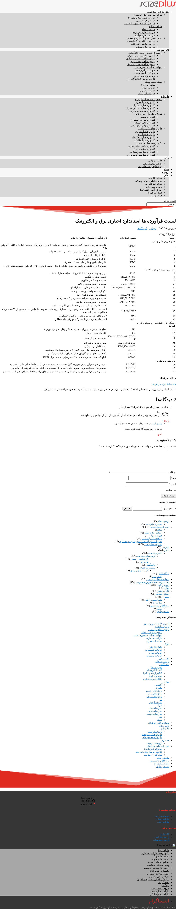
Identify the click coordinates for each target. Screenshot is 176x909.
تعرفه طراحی (162, 816)
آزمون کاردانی (155, 731)
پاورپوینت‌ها (156, 667)
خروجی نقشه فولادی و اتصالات (139, 23)
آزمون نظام (163, 521)
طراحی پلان (163, 822)
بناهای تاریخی (155, 647)
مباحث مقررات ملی (152, 538)
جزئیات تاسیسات (146, 93)
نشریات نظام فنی (153, 544)
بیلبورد (159, 688)
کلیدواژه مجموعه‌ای (152, 737)
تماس (166, 175)
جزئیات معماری (147, 90)
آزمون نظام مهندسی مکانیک (141, 64)
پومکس (165, 885)
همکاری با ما (156, 195)
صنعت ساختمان (147, 567)
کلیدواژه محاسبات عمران (142, 111)
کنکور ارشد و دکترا (152, 673)
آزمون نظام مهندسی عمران (141, 55)
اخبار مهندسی (155, 553)
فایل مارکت (163, 50)
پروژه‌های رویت (154, 743)
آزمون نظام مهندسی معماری (140, 58)
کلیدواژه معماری (147, 117)
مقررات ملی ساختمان (158, 746)
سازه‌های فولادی (154, 714)
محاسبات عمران (154, 641)
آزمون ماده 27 (162, 626)
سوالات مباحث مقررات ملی (148, 67)
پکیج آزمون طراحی (152, 163)
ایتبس (159, 608)
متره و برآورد (155, 676)
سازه (166, 588)
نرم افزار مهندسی (160, 605)
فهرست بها (156, 535)
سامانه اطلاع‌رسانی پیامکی (148, 181)
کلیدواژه (165, 96)
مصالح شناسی (162, 594)
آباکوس (158, 685)
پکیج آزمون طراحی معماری (155, 853)
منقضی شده (163, 757)
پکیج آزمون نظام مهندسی (149, 143)
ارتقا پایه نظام (162, 661)
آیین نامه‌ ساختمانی (159, 527)
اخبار (166, 550)
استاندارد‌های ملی (153, 532)
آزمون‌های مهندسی (145, 556)
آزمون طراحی (162, 837)
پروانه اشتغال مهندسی (157, 579)
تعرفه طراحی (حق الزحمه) (148, 15)
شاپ (166, 157)
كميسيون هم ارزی (139, 570)
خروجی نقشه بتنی (160, 888)
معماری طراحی (154, 524)
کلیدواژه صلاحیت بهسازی (142, 152)
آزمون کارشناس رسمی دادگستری (145, 52)
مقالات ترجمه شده (152, 679)
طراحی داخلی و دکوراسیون (141, 41)
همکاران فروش (154, 192)
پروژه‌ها (165, 172)
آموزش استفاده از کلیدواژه (148, 99)
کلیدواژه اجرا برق (146, 134)
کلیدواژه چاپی (155, 160)
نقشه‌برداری (163, 611)
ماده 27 (144, 562)
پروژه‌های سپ (155, 693)
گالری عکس (163, 591)
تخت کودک (163, 882)
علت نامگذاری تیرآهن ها (164, 384)
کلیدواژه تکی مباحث (152, 734)
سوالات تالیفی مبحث (144, 73)
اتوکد (166, 644)
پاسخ (166, 420)
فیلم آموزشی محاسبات (157, 865)
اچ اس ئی (157, 576)
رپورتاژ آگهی (163, 585)
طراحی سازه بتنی (160, 891)
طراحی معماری (154, 638)
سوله (159, 720)
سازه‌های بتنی (155, 708)
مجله (166, 169)
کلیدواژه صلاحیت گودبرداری (141, 155)
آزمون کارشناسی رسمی (156, 623)
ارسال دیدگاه (168, 495)
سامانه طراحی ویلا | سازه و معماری (144, 38)
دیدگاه (172, 472)
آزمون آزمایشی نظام (144, 76)
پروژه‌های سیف (154, 696)
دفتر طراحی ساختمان (158, 12)
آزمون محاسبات (161, 840)
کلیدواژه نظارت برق (145, 131)
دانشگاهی (150, 565)
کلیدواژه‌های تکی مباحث (150, 128)
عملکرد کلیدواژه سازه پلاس (148, 114)
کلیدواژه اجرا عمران (145, 102)
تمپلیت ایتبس (155, 702)
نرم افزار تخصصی (160, 760)
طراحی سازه (155, 26)
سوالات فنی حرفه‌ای (158, 723)
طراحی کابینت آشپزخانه (143, 44)
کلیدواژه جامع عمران (144, 122)
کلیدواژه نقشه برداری (144, 149)
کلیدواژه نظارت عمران (144, 105)
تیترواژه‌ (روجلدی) (153, 749)
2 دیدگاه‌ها (142, 228)
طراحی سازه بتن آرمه (144, 32)
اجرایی (152, 228)
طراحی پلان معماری (145, 47)
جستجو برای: (169, 508)
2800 (159, 530)
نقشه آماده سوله (160, 859)
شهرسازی (164, 725)
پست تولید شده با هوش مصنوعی (152, 582)
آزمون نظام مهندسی (158, 629)
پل (161, 699)
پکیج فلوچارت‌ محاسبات (150, 166)
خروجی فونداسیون (145, 20)
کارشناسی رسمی (139, 559)
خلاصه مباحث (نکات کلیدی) (141, 79)
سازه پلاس (156, 423)
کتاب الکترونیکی (154, 670)
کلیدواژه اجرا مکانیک (144, 140)
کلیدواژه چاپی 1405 (159, 871)
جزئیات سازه (148, 87)
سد (160, 717)
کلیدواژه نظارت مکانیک (143, 137)
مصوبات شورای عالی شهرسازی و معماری (140, 541)
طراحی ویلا (163, 850)
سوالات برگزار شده (145, 70)
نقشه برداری (162, 766)
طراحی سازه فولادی (145, 35)
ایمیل (172, 484)
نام (173, 478)
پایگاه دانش (163, 573)
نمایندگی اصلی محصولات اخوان (153, 879)
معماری (165, 597)
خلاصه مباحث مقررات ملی (148, 752)
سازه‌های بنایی (155, 711)
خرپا (160, 705)
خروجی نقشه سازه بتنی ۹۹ (141, 17)
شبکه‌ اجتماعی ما (153, 184)
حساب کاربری (155, 178)
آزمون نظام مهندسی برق (142, 61)
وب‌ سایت (171, 490)
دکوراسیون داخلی (153, 600)
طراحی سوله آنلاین (159, 894)
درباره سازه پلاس (153, 187)
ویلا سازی (157, 602)
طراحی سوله (148, 29)
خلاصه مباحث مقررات (158, 873)
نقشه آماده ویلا (147, 85)
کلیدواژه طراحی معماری (142, 120)
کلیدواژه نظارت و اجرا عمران (140, 108)
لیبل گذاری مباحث (153, 755)
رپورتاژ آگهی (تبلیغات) (151, 190)
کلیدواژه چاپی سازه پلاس (142, 125)
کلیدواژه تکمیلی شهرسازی (141, 146)
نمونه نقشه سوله (153, 82)
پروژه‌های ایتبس (154, 690)
